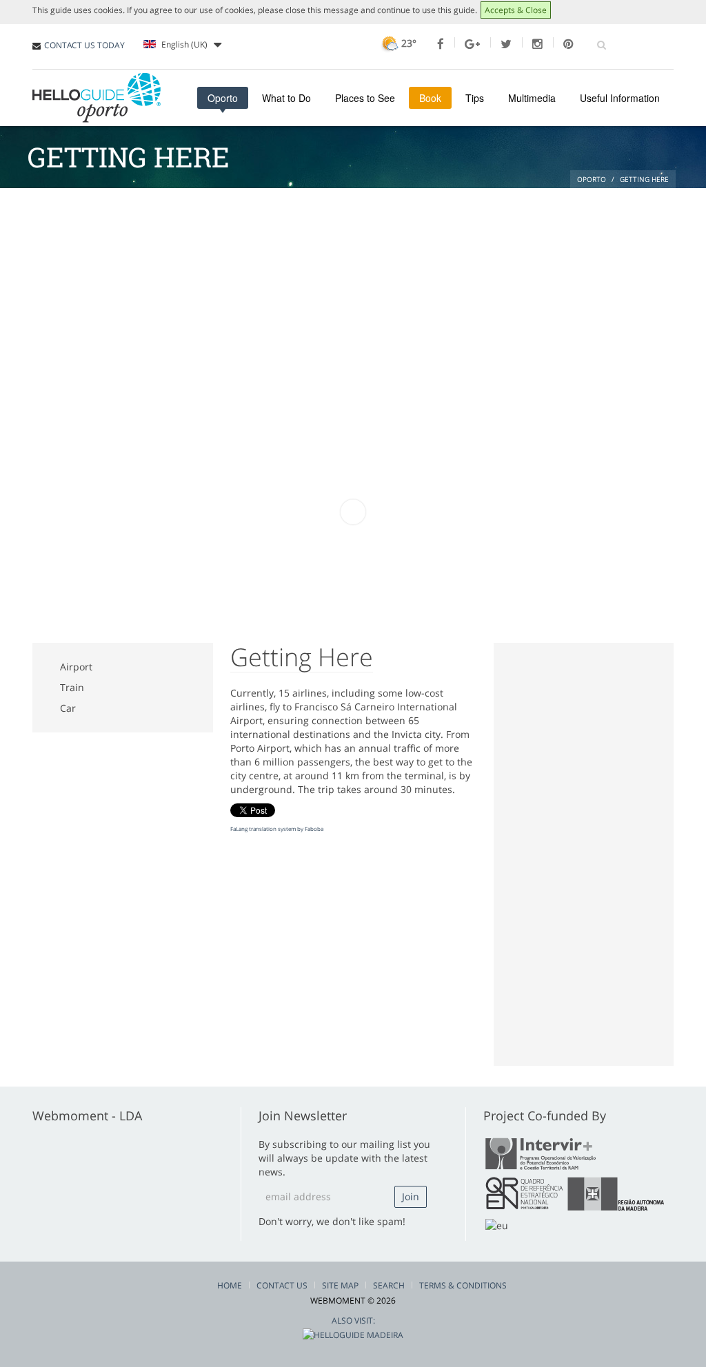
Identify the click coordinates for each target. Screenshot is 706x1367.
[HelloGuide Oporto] (96, 98)
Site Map (340, 1285)
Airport (76, 666)
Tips (474, 98)
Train (72, 687)
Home (229, 1285)
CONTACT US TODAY (84, 45)
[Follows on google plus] (472, 44)
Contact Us (281, 1285)
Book (430, 98)
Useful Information (620, 98)
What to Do (286, 98)
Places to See (365, 98)
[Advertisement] (353, 291)
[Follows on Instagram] (537, 44)
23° (407, 43)
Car (68, 708)
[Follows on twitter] (506, 44)
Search (389, 1285)
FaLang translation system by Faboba (276, 828)
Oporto (223, 98)
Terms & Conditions (463, 1285)
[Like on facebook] (440, 44)
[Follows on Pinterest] (568, 44)
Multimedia (532, 98)
